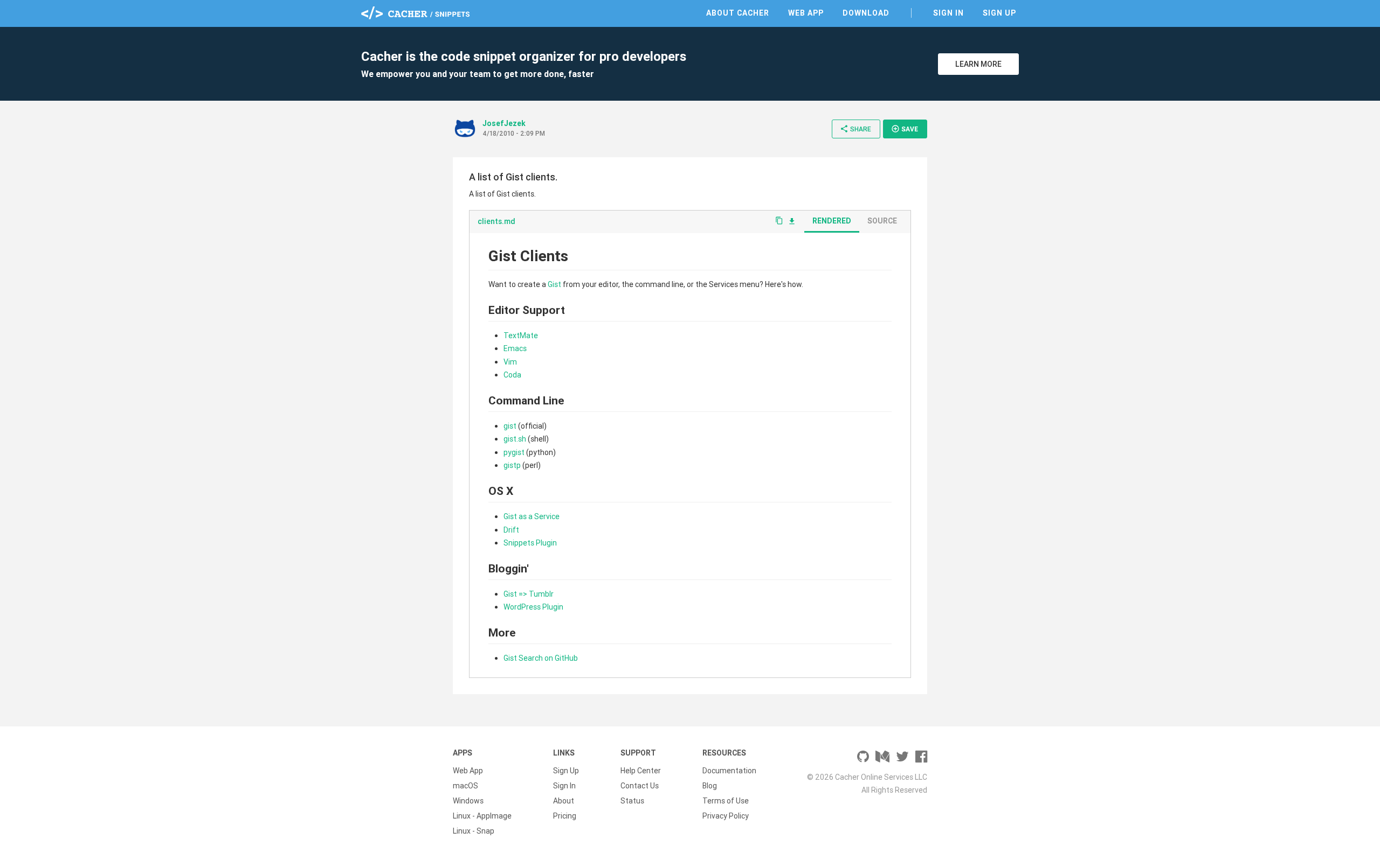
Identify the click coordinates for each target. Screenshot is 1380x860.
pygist (514, 452)
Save (904, 128)
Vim (510, 362)
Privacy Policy (725, 816)
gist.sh (514, 439)
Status (632, 801)
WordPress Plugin (533, 607)
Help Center (640, 770)
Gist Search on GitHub (540, 658)
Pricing (564, 816)
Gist (554, 284)
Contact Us (639, 786)
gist (509, 426)
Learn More (978, 64)
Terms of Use (725, 801)
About (563, 801)
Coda (512, 375)
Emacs (515, 348)
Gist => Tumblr (528, 594)
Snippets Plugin (530, 543)
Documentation (729, 770)
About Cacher (737, 13)
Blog (709, 786)
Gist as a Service (531, 516)
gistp (512, 465)
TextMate (520, 335)
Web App (806, 13)
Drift (511, 530)
